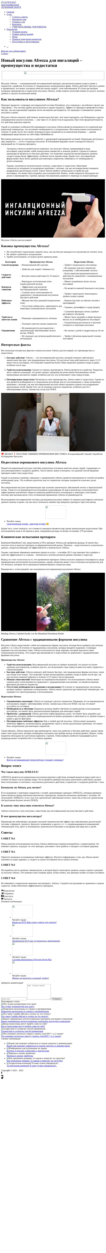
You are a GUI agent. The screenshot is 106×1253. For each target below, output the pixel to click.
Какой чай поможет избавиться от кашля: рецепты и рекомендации (38, 1046)
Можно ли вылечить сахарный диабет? (30, 978)
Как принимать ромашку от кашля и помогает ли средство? (35, 1061)
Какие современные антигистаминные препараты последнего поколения (35, 1021)
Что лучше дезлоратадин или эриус (17, 1006)
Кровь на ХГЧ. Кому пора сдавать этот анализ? (34, 922)
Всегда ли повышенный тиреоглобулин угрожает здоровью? (35, 760)
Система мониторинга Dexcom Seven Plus (31, 959)
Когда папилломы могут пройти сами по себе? (23, 1026)
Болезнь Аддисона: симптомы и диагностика (28, 1051)
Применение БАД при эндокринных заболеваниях (36, 941)
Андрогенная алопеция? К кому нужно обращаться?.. (32, 1066)
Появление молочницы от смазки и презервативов (25, 1011)
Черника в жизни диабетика (20, 1056)
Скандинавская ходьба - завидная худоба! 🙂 (28, 524)
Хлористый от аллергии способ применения (22, 1031)
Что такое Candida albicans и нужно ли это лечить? (24, 1016)
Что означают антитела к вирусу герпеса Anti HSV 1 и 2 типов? (31, 1036)
